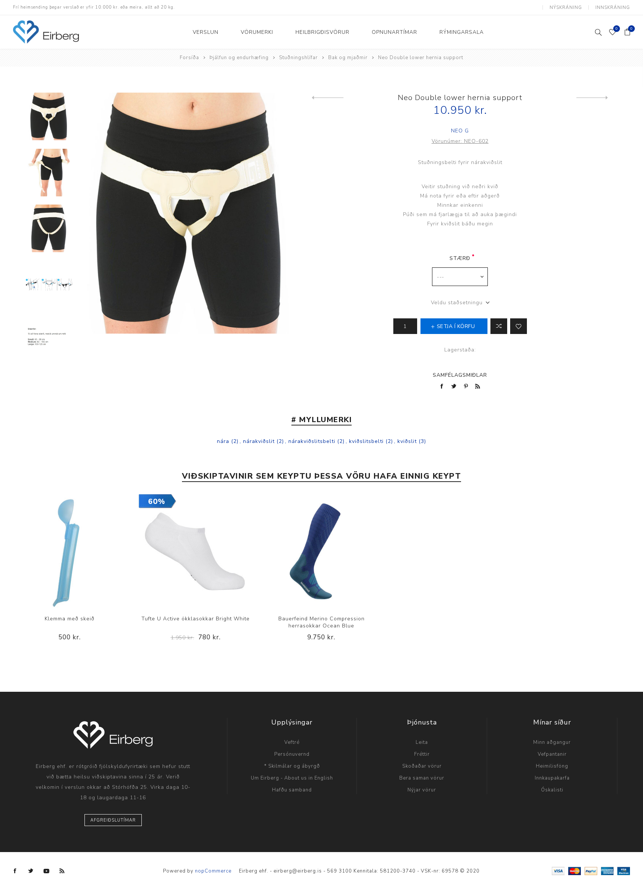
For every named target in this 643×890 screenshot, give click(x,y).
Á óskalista (69, 551)
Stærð (460, 258)
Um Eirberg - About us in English (292, 778)
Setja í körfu (84, 551)
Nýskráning (566, 7)
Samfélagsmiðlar (460, 375)
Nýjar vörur (421, 790)
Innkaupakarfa (552, 778)
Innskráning (612, 7)
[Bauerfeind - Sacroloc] (327, 98)
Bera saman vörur (421, 778)
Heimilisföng (552, 766)
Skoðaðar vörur (422, 766)
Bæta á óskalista (518, 326)
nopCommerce (213, 871)
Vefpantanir (552, 754)
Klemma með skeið (70, 618)
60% (156, 502)
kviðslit (407, 441)
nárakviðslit (259, 441)
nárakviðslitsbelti (311, 441)
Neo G (460, 130)
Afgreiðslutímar (113, 820)
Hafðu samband (292, 790)
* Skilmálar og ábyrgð (292, 766)
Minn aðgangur (552, 742)
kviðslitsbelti (366, 441)
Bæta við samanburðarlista (498, 326)
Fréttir (422, 754)
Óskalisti (552, 790)
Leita (422, 742)
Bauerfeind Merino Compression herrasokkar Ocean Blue (321, 622)
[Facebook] (15, 871)
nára (223, 441)
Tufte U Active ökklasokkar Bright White (195, 618)
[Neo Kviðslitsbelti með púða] (592, 98)
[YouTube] (46, 871)
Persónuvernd (292, 754)
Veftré (292, 742)
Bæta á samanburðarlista (54, 551)
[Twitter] (31, 871)
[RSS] (62, 871)
